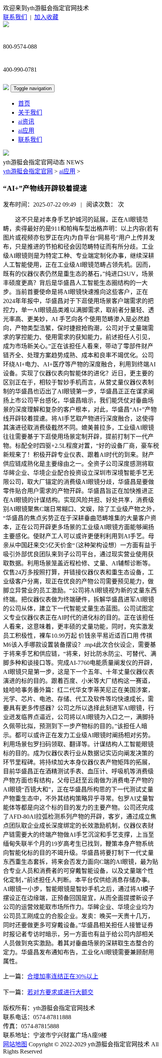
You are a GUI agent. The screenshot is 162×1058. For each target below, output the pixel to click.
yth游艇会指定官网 (28, 171)
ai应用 (26, 130)
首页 (24, 103)
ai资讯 (26, 121)
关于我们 (30, 112)
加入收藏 (46, 17)
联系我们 (15, 17)
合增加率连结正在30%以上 (62, 976)
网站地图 (15, 1044)
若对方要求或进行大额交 (60, 992)
